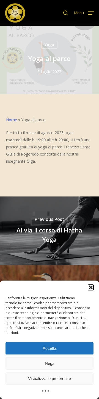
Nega (49, 363)
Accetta (49, 348)
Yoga (49, 44)
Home (11, 119)
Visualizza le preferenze (49, 378)
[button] (91, 287)
